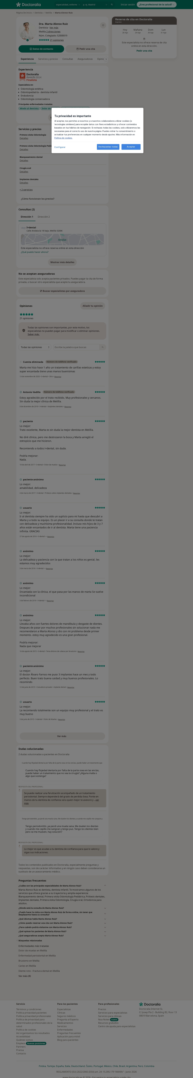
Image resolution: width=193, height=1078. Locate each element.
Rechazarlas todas (108, 147)
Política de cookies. (63, 138)
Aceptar (131, 147)
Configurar (60, 147)
